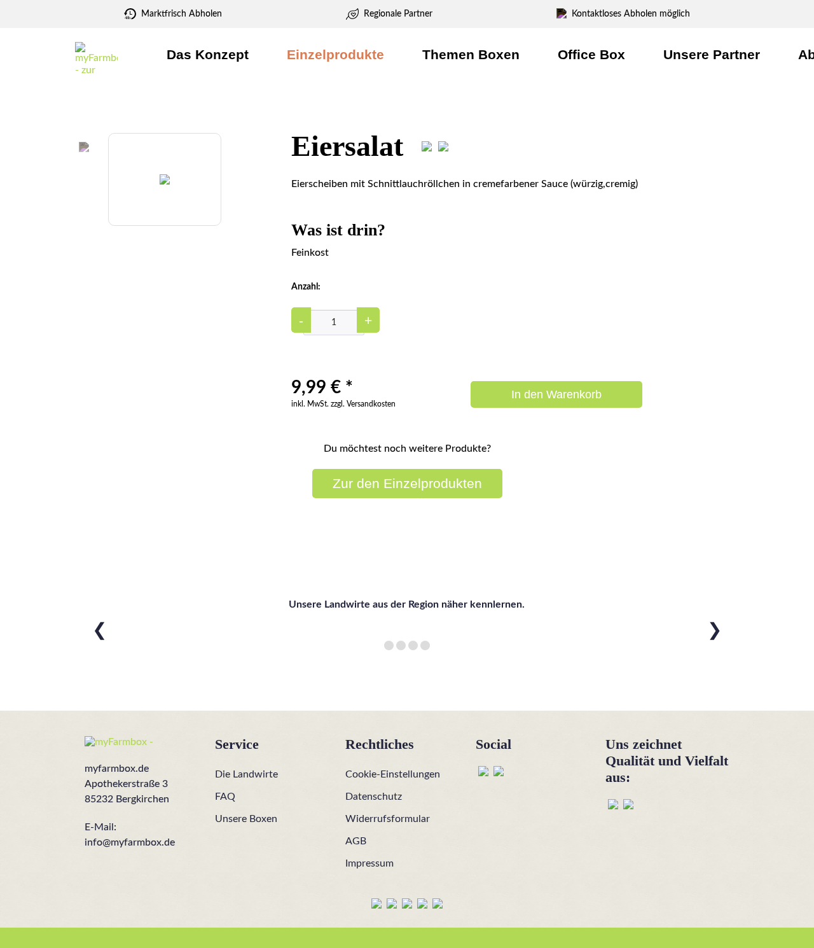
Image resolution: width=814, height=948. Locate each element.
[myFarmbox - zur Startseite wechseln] (96, 58)
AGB (355, 841)
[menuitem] (208, 54)
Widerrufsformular (387, 819)
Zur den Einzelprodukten (407, 483)
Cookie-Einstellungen (392, 774)
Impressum (369, 863)
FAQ (225, 796)
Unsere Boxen (246, 819)
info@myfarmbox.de (130, 842)
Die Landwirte (246, 774)
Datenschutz (373, 796)
